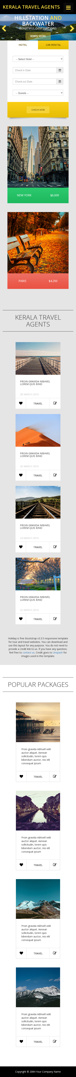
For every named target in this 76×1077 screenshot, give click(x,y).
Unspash (58, 652)
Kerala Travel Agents (31, 7)
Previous (5, 28)
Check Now (38, 109)
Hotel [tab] (23, 44)
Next (70, 28)
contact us (29, 652)
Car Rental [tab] (53, 44)
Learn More (38, 36)
